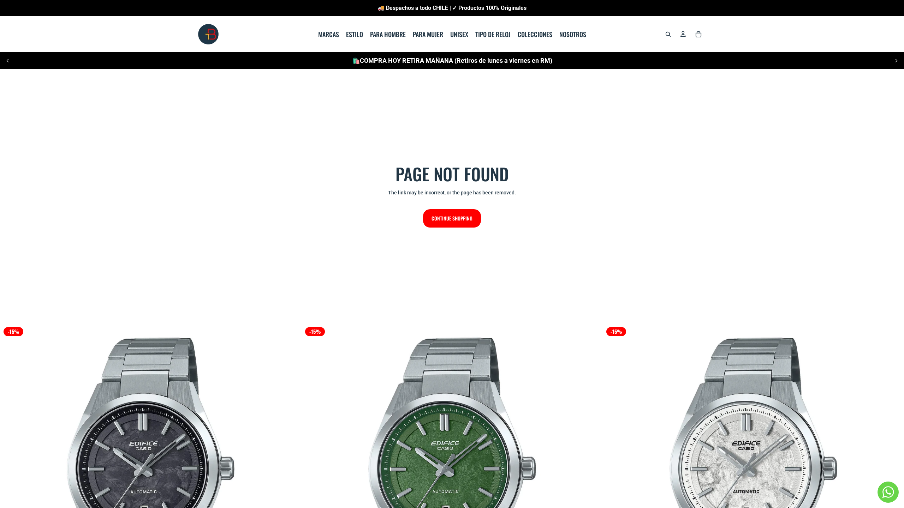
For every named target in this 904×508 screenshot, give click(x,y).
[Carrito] (698, 34)
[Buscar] (668, 34)
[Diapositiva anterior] (8, 60)
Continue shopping (452, 218)
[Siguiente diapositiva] (896, 60)
